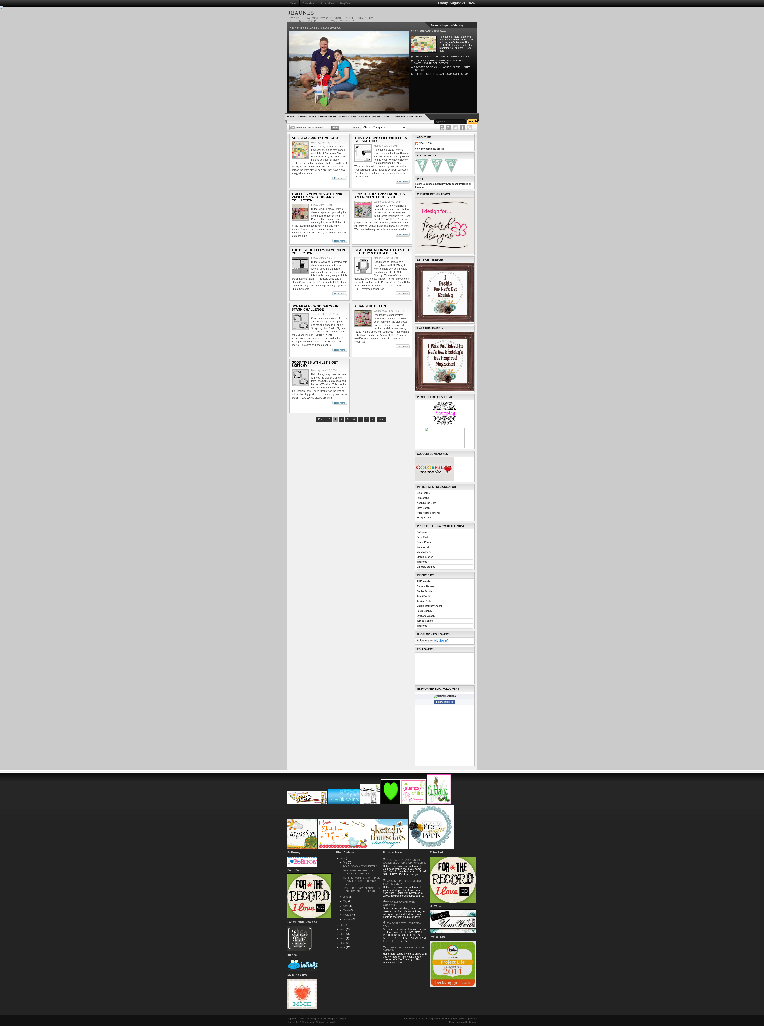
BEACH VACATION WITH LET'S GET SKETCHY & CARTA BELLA (382, 252)
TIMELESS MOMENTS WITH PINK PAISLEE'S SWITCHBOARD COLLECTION (439, 62)
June (346, 896)
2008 (343, 947)
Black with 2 (423, 493)
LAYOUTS (364, 116)
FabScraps (423, 498)
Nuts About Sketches (429, 513)
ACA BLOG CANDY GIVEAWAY (428, 31)
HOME (290, 116)
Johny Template (324, 1018)
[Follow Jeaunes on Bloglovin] (432, 642)
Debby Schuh (424, 591)
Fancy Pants (424, 542)
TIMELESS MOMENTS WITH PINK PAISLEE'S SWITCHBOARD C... (361, 881)
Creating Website (306, 1018)
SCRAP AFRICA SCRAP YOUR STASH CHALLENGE (315, 308)
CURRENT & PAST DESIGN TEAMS (316, 116)
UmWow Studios (426, 566)
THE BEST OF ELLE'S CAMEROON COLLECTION (441, 74)
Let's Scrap (423, 508)
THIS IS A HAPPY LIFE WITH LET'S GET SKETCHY (441, 56)
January (347, 919)
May (345, 901)
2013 (343, 925)
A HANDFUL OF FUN (370, 306)
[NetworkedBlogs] (445, 696)
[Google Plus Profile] (448, 127)
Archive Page (327, 3)
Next (381, 419)
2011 (343, 934)
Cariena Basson (426, 586)
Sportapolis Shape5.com (465, 1018)
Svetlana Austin (426, 616)
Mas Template (340, 1018)
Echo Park (422, 537)
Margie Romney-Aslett (429, 606)
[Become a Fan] (462, 127)
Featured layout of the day (447, 25)
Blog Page (345, 3)
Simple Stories (425, 557)
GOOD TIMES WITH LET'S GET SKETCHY (315, 364)
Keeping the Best (426, 503)
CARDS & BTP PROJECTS (407, 116)
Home (293, 3)
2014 (343, 858)
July (345, 862)
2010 (343, 938)
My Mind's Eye (425, 552)
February (348, 915)
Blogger (473, 1022)
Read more (339, 178)
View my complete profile (429, 148)
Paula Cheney (424, 611)
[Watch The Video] (442, 127)
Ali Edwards (423, 581)
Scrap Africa (424, 517)
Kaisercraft (423, 547)
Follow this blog (444, 702)
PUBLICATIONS (348, 116)
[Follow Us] (455, 127)
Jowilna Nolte (424, 601)
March (346, 910)
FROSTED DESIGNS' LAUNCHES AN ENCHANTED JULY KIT (379, 196)
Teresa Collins (425, 620)
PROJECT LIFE (380, 116)
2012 (343, 929)
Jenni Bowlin (424, 596)
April (346, 906)
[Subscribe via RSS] (469, 127)
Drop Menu (309, 3)
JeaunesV (425, 143)
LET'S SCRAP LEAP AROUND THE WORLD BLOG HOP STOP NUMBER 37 (404, 861)
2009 (343, 943)
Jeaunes (309, 1022)
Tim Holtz (422, 561)
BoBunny (422, 532)
